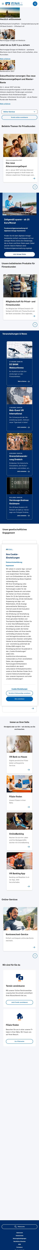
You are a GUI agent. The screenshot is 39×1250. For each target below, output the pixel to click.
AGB (19, 1244)
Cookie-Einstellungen (19, 689)
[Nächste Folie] (35, 187)
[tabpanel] (19, 158)
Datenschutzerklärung (14, 562)
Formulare (19, 1247)
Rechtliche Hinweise (20, 1241)
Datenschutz (19, 1235)
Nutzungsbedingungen (19, 1238)
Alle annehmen (19, 699)
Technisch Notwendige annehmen (19, 693)
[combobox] (19, 111)
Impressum (19, 1233)
